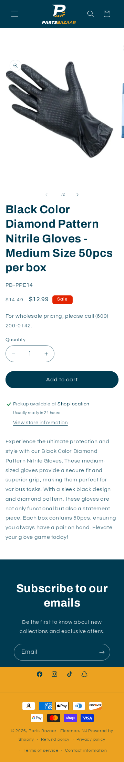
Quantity (15, 339)
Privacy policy (90, 739)
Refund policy (55, 739)
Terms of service (41, 750)
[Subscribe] (102, 652)
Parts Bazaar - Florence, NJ (58, 731)
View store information (40, 422)
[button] (14, 14)
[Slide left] (46, 194)
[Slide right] (77, 194)
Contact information (86, 750)
